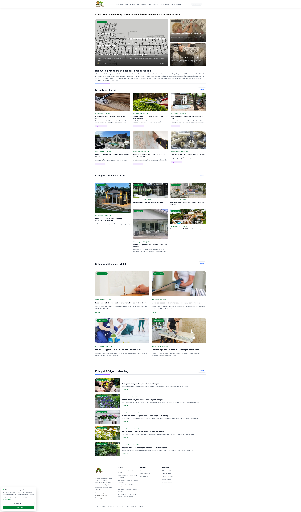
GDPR (123, 506)
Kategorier (166, 467)
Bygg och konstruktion (176, 4)
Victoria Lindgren (99, 151)
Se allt (202, 89)
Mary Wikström (99, 113)
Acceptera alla (19, 507)
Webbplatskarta (141, 506)
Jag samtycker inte (19, 503)
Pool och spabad (164, 4)
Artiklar (120, 467)
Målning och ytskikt (130, 4)
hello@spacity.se (101, 498)
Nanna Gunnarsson (176, 151)
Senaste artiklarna (118, 4)
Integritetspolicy (111, 506)
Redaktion (143, 467)
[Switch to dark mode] (204, 4)
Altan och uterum (141, 4)
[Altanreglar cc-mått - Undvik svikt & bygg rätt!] (131, 42)
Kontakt (119, 506)
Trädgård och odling (152, 4)
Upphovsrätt (103, 506)
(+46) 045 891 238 (102, 495)
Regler (96, 506)
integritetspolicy (7, 499)
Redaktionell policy (131, 506)
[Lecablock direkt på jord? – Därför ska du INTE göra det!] (188, 54)
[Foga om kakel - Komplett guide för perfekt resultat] (188, 30)
